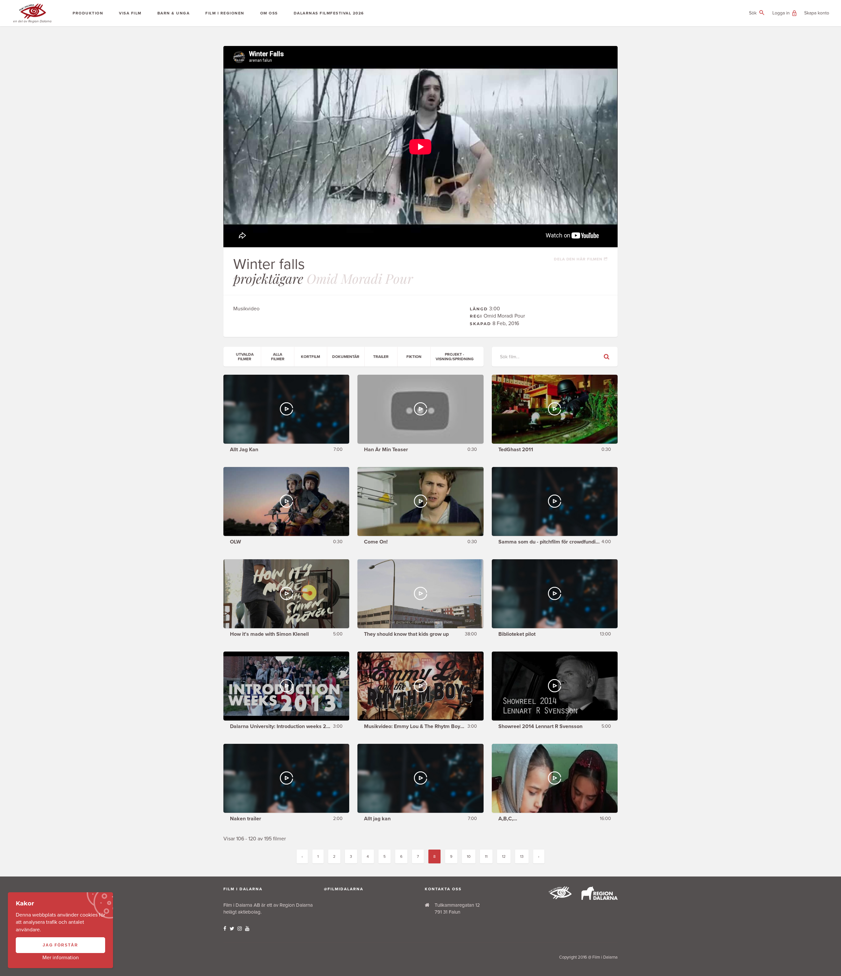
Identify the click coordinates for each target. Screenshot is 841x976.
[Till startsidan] (560, 897)
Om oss (269, 13)
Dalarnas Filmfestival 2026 (329, 13)
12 (504, 856)
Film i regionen (224, 13)
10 (468, 856)
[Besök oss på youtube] (247, 929)
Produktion (88, 13)
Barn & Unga (173, 13)
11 (486, 856)
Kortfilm (310, 356)
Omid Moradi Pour (360, 278)
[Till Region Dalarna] (599, 898)
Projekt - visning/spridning (455, 356)
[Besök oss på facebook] (224, 929)
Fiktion (413, 356)
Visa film (130, 13)
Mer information (60, 957)
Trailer (381, 356)
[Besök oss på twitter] (232, 929)
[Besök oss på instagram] (240, 929)
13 (522, 856)
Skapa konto (816, 13)
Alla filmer (277, 356)
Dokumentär (345, 356)
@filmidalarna (343, 889)
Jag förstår (60, 945)
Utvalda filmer (245, 356)
